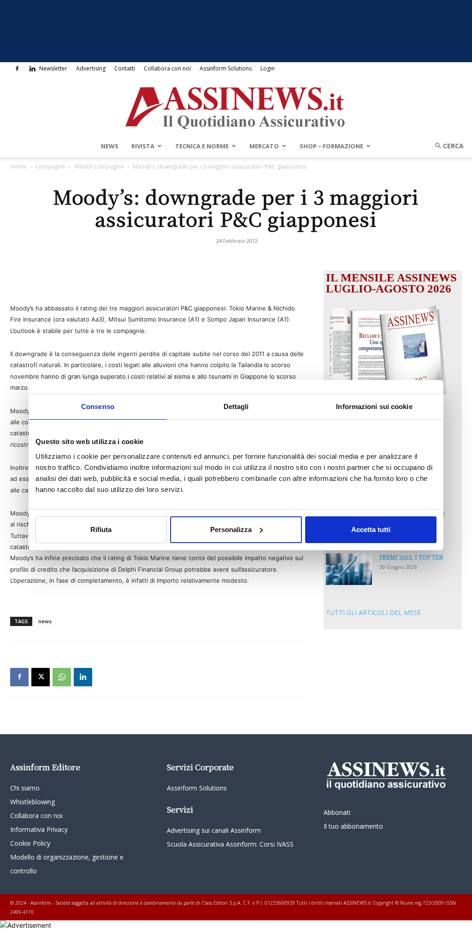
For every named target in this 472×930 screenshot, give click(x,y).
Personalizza (231, 529)
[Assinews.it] (236, 105)
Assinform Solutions (226, 68)
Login (267, 68)
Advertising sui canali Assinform (214, 830)
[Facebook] (17, 68)
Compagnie (50, 166)
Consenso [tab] (97, 406)
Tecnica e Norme (202, 146)
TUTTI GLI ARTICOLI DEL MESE (373, 612)
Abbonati (337, 812)
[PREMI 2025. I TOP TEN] (349, 569)
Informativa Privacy (39, 829)
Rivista (142, 146)
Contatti (124, 68)
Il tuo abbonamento (353, 826)
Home (18, 166)
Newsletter (53, 68)
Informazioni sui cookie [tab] (374, 406)
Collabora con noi (167, 68)
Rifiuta (101, 529)
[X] (40, 677)
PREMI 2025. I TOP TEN (411, 557)
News (109, 146)
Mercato (264, 146)
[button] (446, 145)
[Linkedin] (32, 68)
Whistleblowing (32, 801)
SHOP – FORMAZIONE (331, 146)
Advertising (91, 68)
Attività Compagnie (99, 166)
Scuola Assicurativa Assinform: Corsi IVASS (230, 844)
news (45, 621)
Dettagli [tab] (236, 406)
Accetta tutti (370, 529)
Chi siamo (25, 788)
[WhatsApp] (62, 677)
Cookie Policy (30, 843)
